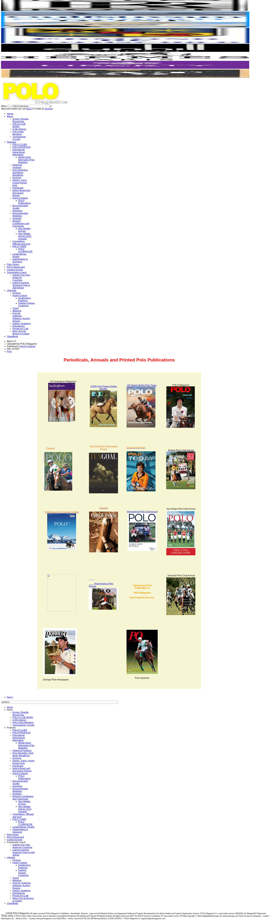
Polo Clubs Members (18, 132)
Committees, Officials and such (21, 242)
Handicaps (17, 188)
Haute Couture (19, 295)
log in (29, 109)
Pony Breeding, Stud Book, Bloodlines (20, 172)
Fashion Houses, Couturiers (26, 304)
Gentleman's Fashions (24, 299)
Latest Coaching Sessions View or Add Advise (21, 285)
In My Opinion (19, 129)
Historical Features (17, 166)
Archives (16, 177)
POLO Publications (24, 201)
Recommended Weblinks (20, 214)
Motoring (16, 311)
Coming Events (15, 269)
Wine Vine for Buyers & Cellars (20, 332)
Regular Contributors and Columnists (20, 223)
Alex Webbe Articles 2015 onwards (24, 236)
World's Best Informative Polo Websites (26, 160)
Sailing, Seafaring (21, 323)
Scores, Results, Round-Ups (20, 120)
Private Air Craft (20, 328)
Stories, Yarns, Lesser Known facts (19, 183)
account (49, 109)
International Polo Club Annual (142, 511)
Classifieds (12, 336)
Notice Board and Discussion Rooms (21, 193)
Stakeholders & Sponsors (20, 260)
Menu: (4, 106)
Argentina (17, 211)
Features (11, 142)
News (10, 116)
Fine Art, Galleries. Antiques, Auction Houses (21, 317)
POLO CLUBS (19, 144)
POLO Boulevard (16, 267)
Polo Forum (13, 264)
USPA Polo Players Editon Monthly (103, 387)
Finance (16, 293)
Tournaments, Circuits (19, 138)
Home (10, 113)
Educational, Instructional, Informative (18, 152)
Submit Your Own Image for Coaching (21, 277)
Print (9, 351)
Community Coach (16, 272)
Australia (16, 218)
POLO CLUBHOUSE (25, 250)
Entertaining (18, 326)
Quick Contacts (20, 198)
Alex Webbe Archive (24, 229)
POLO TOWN (19, 246)
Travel (15, 308)
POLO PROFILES (21, 147)
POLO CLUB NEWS (19, 125)
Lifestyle (11, 290)
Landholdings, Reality (23, 827)
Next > (10, 697)
